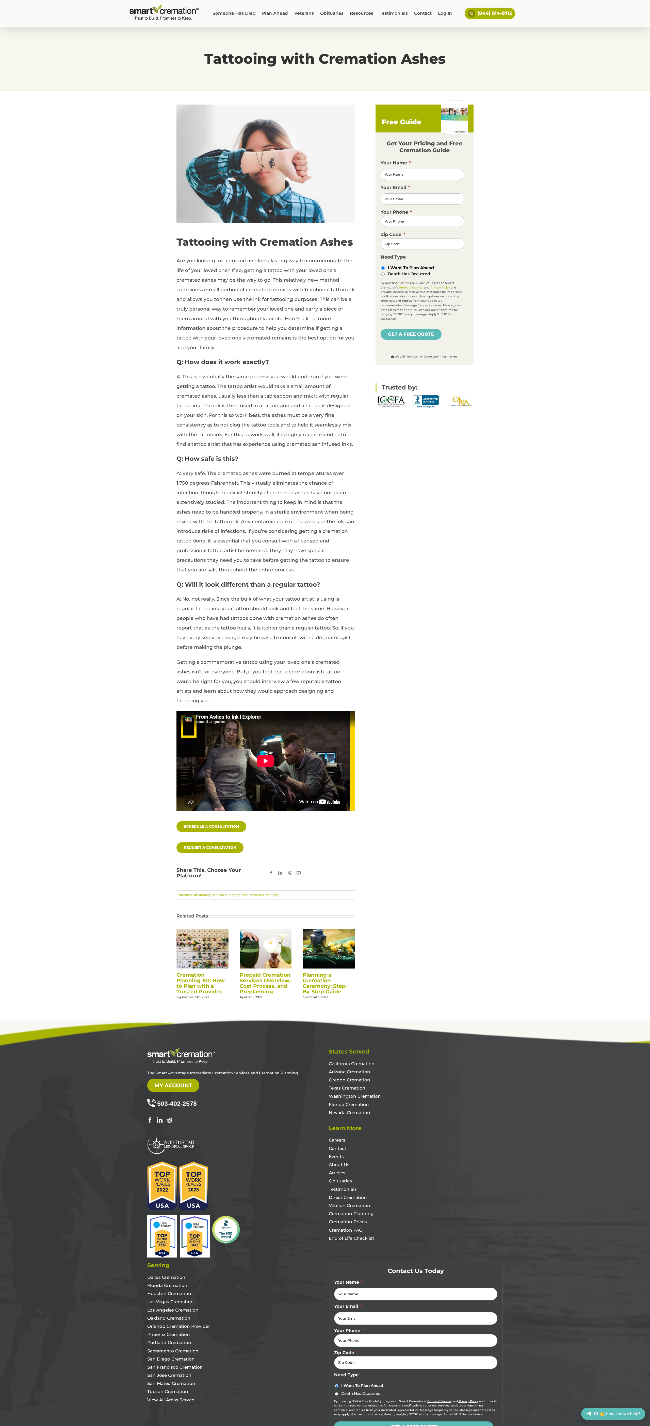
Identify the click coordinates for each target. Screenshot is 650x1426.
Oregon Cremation (349, 1079)
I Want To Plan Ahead (411, 267)
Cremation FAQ (346, 1230)
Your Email (395, 187)
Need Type (393, 257)
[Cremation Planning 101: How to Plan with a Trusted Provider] (202, 931)
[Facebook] (150, 1120)
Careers (337, 1140)
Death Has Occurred (409, 273)
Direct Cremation (348, 1197)
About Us (339, 1164)
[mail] (299, 873)
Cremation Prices (348, 1221)
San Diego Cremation (171, 1359)
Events (336, 1156)
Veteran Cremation (349, 1205)
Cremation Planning (262, 895)
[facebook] (271, 873)
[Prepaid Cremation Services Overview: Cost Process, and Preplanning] (266, 931)
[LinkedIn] (159, 1120)
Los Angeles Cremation (173, 1310)
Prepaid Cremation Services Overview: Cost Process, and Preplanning (265, 983)
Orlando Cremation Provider (178, 1326)
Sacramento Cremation (173, 1350)
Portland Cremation (169, 1342)
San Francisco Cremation (175, 1367)
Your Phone (396, 212)
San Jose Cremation (169, 1375)
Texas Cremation (347, 1088)
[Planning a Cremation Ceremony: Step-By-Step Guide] (329, 931)
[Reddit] (169, 1120)
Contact (337, 1148)
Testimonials (343, 1189)
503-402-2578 (177, 1103)
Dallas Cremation (166, 1277)
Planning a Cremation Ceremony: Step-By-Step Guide (325, 983)
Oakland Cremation (168, 1318)
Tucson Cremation (167, 1391)
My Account (173, 1085)
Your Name (396, 163)
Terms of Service (410, 287)
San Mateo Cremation (171, 1383)
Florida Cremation (349, 1104)
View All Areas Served (171, 1399)
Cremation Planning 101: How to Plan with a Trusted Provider (200, 983)
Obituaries (340, 1180)
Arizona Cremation (349, 1071)
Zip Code (393, 234)
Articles (337, 1172)
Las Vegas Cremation (170, 1301)
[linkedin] (280, 873)
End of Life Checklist (351, 1238)
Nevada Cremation (349, 1112)
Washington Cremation (355, 1096)
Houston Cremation (169, 1293)
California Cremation (352, 1063)
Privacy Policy (440, 287)
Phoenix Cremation (168, 1334)
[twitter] (289, 873)
